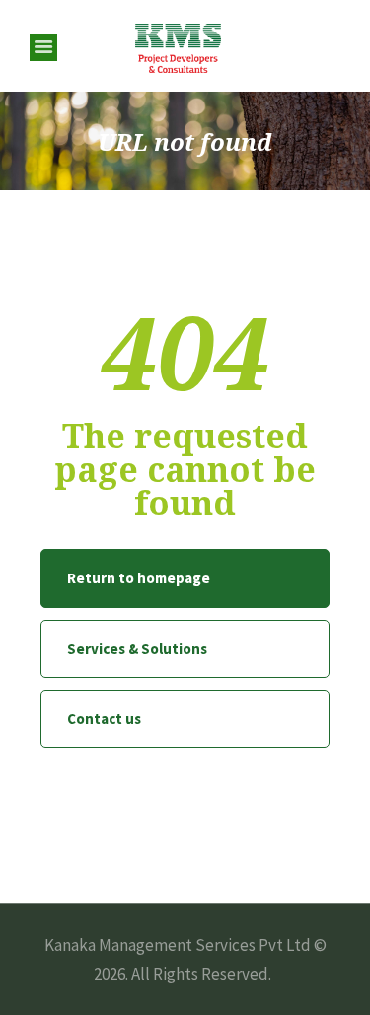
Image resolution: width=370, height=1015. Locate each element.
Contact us (104, 719)
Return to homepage (138, 578)
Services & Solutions (137, 649)
